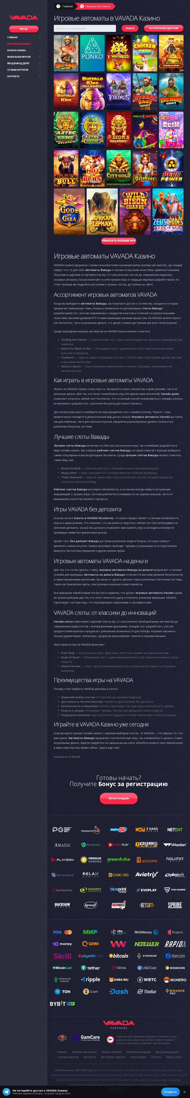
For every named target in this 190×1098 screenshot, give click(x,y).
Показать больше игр (118, 240)
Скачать (156, 1057)
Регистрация (119, 798)
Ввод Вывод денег (18, 63)
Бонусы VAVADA (16, 50)
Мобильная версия (19, 56)
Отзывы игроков (17, 69)
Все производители (163, 28)
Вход (23, 29)
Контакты (13, 76)
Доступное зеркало (113, 1057)
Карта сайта (174, 1057)
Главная (12, 37)
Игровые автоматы (19, 43)
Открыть (170, 1092)
